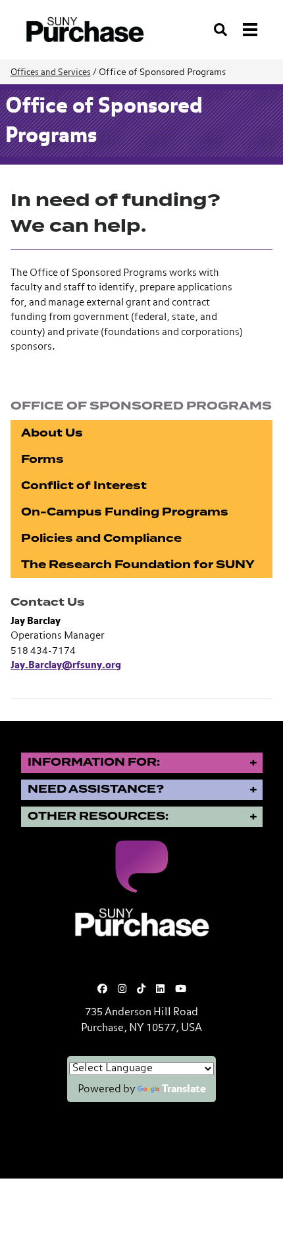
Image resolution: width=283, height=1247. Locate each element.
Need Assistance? (96, 789)
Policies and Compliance (101, 538)
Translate (184, 1089)
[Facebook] (102, 989)
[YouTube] (180, 989)
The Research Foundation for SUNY (138, 564)
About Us (52, 433)
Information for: (94, 762)
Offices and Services (51, 72)
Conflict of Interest (84, 485)
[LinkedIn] (160, 989)
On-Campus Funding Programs (124, 512)
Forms (42, 459)
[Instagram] (122, 989)
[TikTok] (141, 989)
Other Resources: (98, 816)
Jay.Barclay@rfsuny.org (66, 665)
